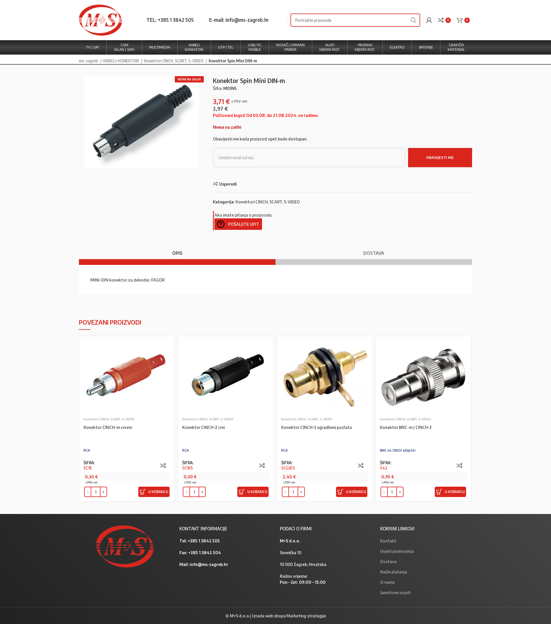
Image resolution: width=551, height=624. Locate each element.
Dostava (388, 561)
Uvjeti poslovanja (397, 551)
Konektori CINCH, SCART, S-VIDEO (174, 60)
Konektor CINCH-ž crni (203, 427)
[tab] (177, 250)
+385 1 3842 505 (204, 540)
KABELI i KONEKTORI (121, 60)
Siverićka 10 (290, 552)
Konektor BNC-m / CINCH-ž (406, 427)
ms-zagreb (89, 60)
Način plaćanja (393, 571)
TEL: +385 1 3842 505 (170, 20)
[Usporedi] (163, 465)
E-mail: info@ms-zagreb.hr (239, 20)
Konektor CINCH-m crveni (108, 427)
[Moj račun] (429, 20)
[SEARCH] (413, 20)
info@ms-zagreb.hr (209, 564)
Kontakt (388, 540)
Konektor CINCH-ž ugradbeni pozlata (316, 427)
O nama (387, 582)
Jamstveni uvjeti (395, 592)
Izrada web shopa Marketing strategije (289, 615)
